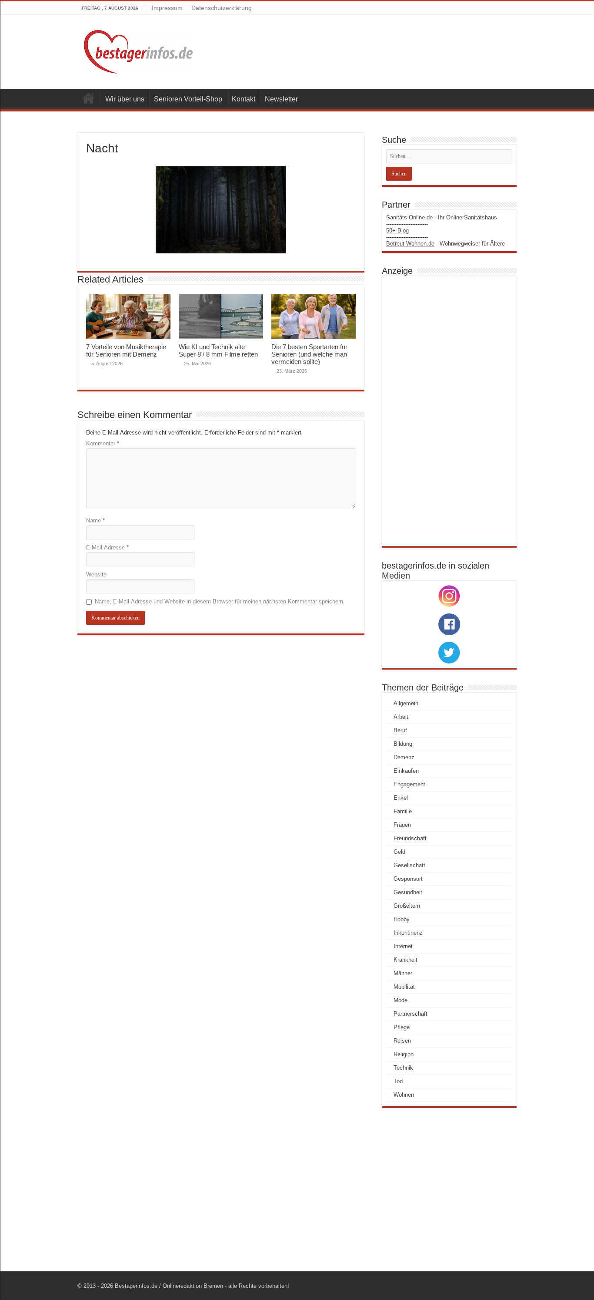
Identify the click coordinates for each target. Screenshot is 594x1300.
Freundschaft (410, 838)
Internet (403, 946)
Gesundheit (408, 892)
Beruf (400, 730)
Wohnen (404, 1094)
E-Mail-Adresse (107, 547)
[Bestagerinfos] (138, 52)
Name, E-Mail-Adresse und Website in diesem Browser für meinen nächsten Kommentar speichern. (220, 601)
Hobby (402, 919)
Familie (403, 811)
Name (95, 520)
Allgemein (406, 703)
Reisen (402, 1040)
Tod (398, 1081)
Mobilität (404, 986)
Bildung (403, 744)
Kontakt (243, 99)
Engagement (409, 784)
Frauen (402, 825)
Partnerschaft (410, 1013)
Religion (404, 1054)
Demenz (404, 757)
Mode (400, 1000)
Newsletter (281, 99)
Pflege (402, 1027)
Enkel (401, 798)
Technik (403, 1067)
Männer (403, 973)
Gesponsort (408, 879)
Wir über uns (124, 99)
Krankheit (405, 959)
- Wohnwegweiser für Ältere (445, 243)
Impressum (167, 7)
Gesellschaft (409, 865)
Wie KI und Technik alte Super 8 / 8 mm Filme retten (218, 350)
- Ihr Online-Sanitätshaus (441, 217)
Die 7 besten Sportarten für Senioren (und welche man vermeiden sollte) (309, 354)
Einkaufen (406, 771)
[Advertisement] (449, 411)
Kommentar (102, 443)
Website (96, 574)
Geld (399, 852)
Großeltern (407, 906)
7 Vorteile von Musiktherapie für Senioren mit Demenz (126, 350)
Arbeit (401, 717)
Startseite (88, 98)
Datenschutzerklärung (221, 7)
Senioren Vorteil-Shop (188, 99)
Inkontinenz (408, 933)
